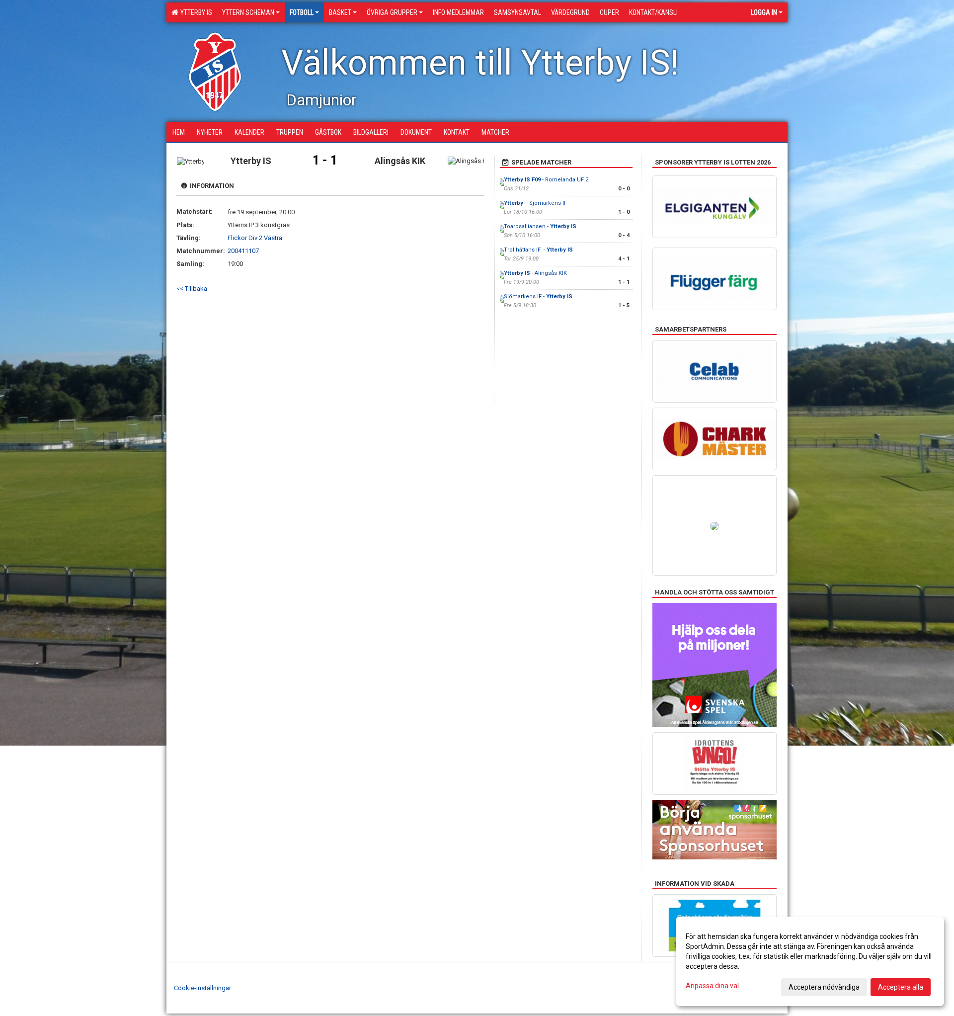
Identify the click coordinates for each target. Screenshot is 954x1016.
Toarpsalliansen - (540, 226)
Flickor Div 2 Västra (255, 238)
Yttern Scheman (248, 12)
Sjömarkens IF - (538, 296)
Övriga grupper (392, 12)
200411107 (243, 250)
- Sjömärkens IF (535, 203)
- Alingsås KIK (536, 273)
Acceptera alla (900, 987)
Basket (340, 12)
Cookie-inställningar (202, 988)
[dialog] (810, 961)
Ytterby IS (194, 12)
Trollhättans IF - (538, 250)
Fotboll (302, 12)
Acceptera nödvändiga (824, 987)
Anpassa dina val (712, 986)
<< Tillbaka (191, 288)
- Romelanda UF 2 (546, 179)
